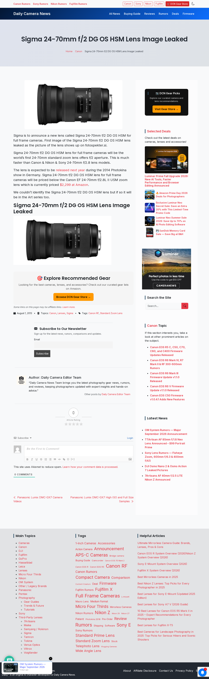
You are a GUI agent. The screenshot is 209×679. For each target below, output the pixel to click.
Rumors (163, 13)
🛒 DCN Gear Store (177, 3)
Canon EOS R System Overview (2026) (161, 553)
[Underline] (36, 459)
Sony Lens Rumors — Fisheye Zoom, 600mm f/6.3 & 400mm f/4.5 (164, 456)
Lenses (61, 313)
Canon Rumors (21, 3)
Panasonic (25, 590)
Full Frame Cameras (97, 596)
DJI (21, 550)
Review (120, 618)
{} (68, 459)
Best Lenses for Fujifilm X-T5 (155, 625)
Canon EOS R (81, 567)
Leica (22, 566)
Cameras (24, 543)
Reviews (149, 13)
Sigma (70, 313)
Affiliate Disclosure (144, 670)
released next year (70, 170)
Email (37, 339)
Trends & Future (34, 605)
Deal (95, 583)
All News (114, 13)
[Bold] (27, 459)
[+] (73, 459)
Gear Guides (31, 601)
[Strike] (41, 459)
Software (110, 625)
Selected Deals (159, 131)
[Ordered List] (45, 459)
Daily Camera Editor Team (116, 394)
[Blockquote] (55, 459)
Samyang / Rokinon (36, 629)
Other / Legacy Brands (33, 586)
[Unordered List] (50, 459)
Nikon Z (102, 612)
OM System (26, 582)
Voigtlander (31, 652)
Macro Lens (82, 601)
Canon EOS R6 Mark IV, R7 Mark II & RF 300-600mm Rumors (166, 364)
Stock (114, 641)
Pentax (23, 594)
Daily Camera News (31, 13)
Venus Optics (32, 644)
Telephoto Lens (87, 646)
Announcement (109, 548)
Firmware (188, 13)
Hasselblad (25, 562)
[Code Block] (59, 459)
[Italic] (32, 459)
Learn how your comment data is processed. (90, 466)
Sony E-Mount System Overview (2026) (162, 564)
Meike (27, 625)
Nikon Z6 (116, 613)
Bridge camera (117, 556)
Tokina (28, 640)
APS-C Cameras (91, 555)
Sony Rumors (40, 3)
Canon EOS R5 (97, 567)
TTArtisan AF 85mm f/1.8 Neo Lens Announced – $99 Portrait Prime (165, 443)
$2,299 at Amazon (74, 185)
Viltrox (28, 648)
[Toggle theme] (193, 3)
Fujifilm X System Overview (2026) (158, 570)
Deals (175, 13)
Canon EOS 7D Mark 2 (114, 560)
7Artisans (29, 621)
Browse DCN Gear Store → (73, 297)
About (127, 670)
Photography (27, 597)
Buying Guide (132, 13)
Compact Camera (92, 577)
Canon (127, 3)
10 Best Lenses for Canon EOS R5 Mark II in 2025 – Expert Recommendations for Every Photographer (165, 614)
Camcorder (97, 560)
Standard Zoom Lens (111, 313)
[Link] (64, 459)
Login (130, 438)
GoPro (23, 558)
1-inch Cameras (85, 543)
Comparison (120, 578)
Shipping (98, 625)
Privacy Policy (184, 670)
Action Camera (83, 549)
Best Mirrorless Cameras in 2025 (158, 577)
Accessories (106, 543)
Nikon (148, 3)
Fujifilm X (104, 589)
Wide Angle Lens (88, 651)
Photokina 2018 (93, 619)
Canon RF (93, 313)
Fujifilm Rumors (78, 3)
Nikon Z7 (125, 613)
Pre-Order (107, 619)
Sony (138, 3)
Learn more (68, 307)
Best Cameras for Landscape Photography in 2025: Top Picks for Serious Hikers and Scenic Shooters (166, 635)
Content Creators (83, 584)
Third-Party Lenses (30, 617)
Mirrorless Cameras (121, 607)
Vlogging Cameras (109, 647)
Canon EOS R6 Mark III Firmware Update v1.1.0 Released (164, 377)
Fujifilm (159, 3)
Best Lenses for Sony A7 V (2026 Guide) (162, 604)
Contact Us (166, 670)
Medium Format (99, 601)
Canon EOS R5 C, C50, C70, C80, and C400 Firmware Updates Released (167, 351)
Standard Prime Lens (95, 635)
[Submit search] (184, 306)
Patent (79, 619)
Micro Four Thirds (30, 574)
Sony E (124, 624)
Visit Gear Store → (166, 109)
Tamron (29, 637)
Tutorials (29, 609)
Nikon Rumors (59, 3)
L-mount (125, 597)
